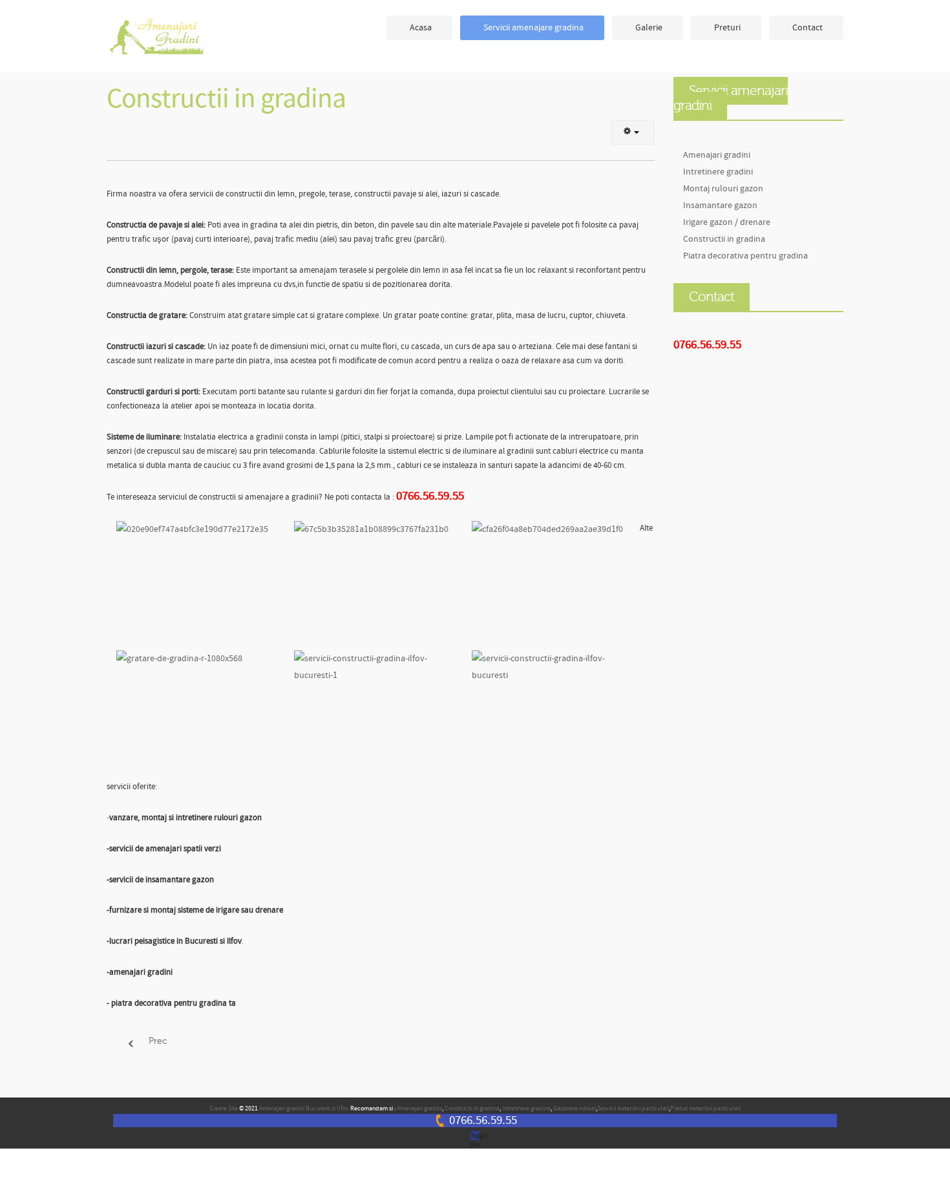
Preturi (727, 27)
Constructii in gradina (226, 99)
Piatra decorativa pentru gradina (745, 255)
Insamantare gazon (720, 205)
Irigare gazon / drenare (726, 222)
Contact (807, 27)
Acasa (421, 27)
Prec (156, 1041)
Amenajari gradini (716, 154)
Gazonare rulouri (574, 1108)
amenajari (161, 37)
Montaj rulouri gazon (723, 188)
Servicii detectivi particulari (633, 1108)
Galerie (648, 27)
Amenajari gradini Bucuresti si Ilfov (304, 1108)
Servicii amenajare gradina (533, 27)
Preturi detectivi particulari (705, 1108)
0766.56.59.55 (483, 1120)
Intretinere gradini (718, 171)
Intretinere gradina (526, 1108)
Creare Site (223, 1108)
